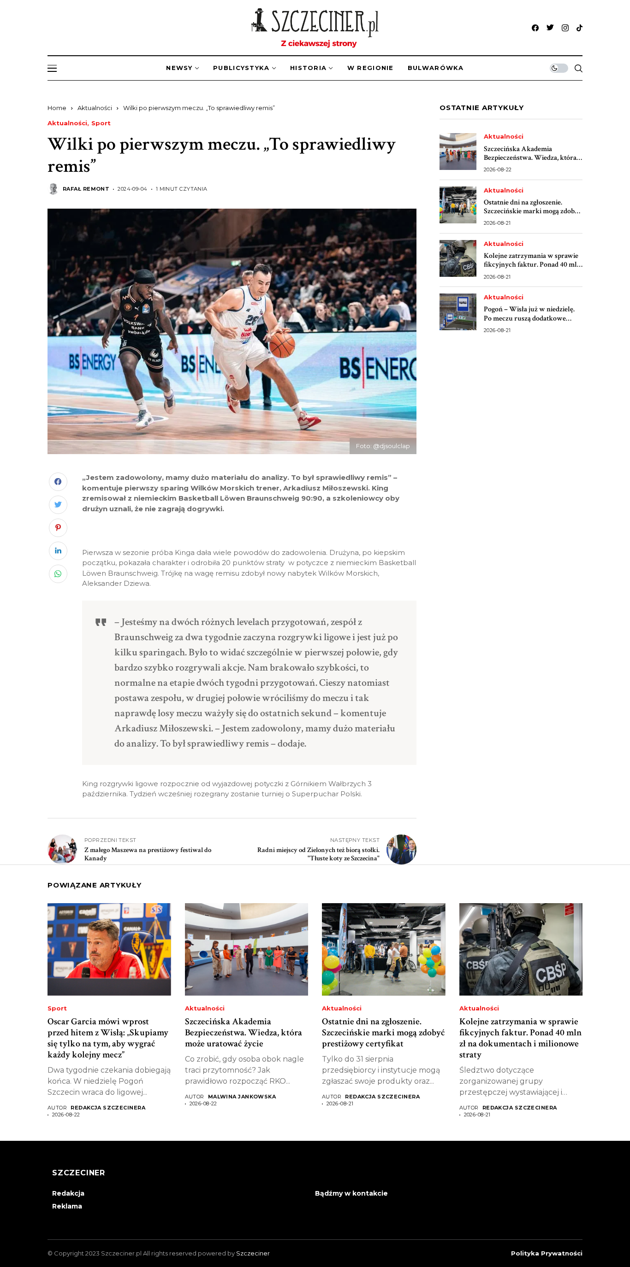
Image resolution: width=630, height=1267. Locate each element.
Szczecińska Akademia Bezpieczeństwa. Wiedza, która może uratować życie (530, 157)
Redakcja (68, 1193)
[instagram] (565, 27)
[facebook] (535, 27)
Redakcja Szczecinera (108, 1108)
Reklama (67, 1206)
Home (57, 107)
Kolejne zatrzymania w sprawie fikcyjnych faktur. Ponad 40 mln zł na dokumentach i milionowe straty (532, 269)
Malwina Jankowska (242, 1097)
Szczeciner (253, 1253)
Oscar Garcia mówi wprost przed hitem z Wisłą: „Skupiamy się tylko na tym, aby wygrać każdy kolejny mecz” (108, 1038)
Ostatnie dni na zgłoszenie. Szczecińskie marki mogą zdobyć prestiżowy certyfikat (533, 211)
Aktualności (94, 107)
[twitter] (550, 28)
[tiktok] (579, 27)
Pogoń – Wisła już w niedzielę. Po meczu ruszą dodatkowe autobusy (529, 318)
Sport (101, 123)
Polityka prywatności (546, 1253)
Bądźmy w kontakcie (351, 1193)
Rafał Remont (86, 189)
